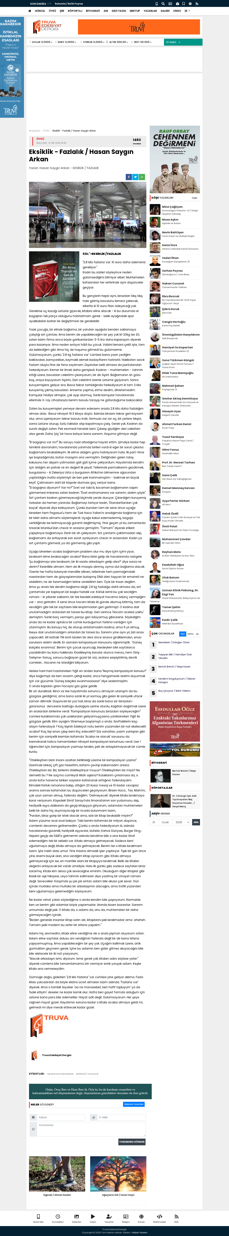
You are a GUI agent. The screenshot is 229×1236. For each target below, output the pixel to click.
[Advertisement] (114, 100)
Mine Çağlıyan (172, 207)
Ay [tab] (197, 633)
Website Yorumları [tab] (133, 1104)
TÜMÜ (194, 198)
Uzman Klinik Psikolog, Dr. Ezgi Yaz (180, 592)
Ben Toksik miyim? (172, 466)
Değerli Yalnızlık (170, 415)
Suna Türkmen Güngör (178, 360)
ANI (106, 11)
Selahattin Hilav (170, 453)
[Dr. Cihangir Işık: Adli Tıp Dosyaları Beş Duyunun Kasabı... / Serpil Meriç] (161, 800)
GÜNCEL (40, 11)
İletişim (126, 1222)
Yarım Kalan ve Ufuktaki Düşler (178, 236)
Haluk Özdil (170, 514)
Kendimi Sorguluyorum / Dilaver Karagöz (173, 681)
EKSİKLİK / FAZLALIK (87, 1074)
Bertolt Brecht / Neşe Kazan (171, 669)
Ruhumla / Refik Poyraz (69, 3)
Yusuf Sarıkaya (173, 437)
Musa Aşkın (170, 220)
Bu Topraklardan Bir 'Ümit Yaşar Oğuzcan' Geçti (179, 301)
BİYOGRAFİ (93, 11)
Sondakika (58, 1222)
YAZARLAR (150, 11)
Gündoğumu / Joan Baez (175, 274)
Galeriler (76, 1222)
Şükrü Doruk (170, 309)
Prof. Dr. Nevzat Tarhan (178, 462)
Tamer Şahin (171, 607)
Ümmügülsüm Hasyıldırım (181, 335)
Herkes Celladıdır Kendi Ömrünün (180, 248)
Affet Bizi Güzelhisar (172, 623)
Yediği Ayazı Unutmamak (175, 581)
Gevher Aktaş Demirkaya (180, 399)
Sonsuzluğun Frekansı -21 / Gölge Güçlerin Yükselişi (180, 212)
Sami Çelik (169, 475)
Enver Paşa (168, 427)
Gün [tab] (183, 633)
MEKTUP (135, 11)
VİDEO (177, 11)
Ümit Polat (169, 526)
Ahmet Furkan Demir (176, 424)
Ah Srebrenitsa (170, 376)
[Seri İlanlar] (183, 3)
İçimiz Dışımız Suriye (173, 568)
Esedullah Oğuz (173, 565)
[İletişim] (170, 3)
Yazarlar (109, 1222)
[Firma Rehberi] (177, 3)
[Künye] (190, 3)
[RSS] (197, 3)
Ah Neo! (166, 504)
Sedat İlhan (170, 258)
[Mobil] (156, 3)
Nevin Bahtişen (173, 232)
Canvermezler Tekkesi (174, 287)
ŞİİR (62, 11)
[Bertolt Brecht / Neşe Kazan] (161, 775)
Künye (141, 1222)
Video (93, 1222)
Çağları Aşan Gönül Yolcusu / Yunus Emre (177, 365)
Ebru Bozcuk (170, 296)
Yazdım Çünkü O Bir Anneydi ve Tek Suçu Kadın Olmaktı (181, 519)
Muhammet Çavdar (176, 539)
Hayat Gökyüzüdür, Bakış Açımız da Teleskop (175, 599)
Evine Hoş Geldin (171, 325)
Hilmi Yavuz (170, 450)
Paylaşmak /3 (169, 389)
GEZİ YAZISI (119, 11)
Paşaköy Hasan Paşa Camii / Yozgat (177, 442)
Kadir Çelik (170, 620)
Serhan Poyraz (172, 271)
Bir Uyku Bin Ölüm (171, 542)
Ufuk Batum (170, 577)
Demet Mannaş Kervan (178, 488)
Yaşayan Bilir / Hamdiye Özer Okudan (172, 657)
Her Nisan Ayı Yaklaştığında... (177, 479)
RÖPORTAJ (75, 11)
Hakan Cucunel (173, 283)
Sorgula (166, 491)
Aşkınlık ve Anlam (171, 223)
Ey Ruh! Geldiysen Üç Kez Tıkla (178, 555)
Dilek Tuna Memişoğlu (177, 373)
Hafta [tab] (190, 633)
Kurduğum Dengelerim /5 (176, 261)
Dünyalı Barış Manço (173, 610)
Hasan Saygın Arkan (60, 1074)
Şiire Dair (167, 312)
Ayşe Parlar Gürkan (176, 501)
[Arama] (163, 3)
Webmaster (159, 1222)
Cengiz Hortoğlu (173, 322)
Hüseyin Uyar (171, 411)
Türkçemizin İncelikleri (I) (175, 351)
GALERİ (165, 11)
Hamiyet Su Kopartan (177, 347)
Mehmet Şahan (173, 386)
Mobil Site (38, 1222)
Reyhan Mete (171, 552)
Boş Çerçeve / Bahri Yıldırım (171, 693)
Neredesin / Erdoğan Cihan (171, 644)
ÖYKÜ (52, 11)
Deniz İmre (169, 245)
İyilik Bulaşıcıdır (170, 338)
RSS (177, 1222)
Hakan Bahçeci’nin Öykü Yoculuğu (180, 530)
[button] (187, 11)
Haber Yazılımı (139, 1232)
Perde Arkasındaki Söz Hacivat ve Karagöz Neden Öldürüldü (180, 404)
